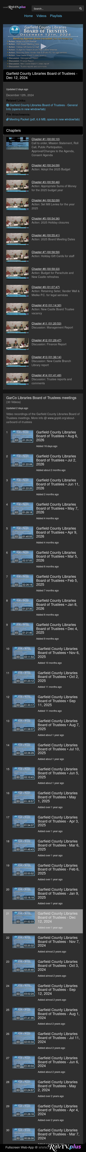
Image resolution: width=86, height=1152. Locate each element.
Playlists (56, 15)
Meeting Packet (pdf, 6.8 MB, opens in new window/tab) (44, 119)
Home (28, 15)
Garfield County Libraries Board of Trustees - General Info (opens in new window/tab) (42, 107)
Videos (41, 15)
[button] (43, 46)
